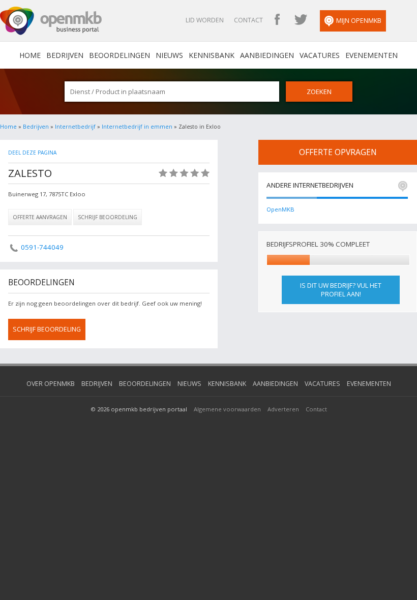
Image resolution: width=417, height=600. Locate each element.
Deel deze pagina (32, 152)
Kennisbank (211, 55)
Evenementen (371, 55)
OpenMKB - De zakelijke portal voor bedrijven (51, 21)
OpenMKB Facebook (277, 20)
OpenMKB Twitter (300, 20)
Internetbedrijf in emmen (137, 126)
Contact (248, 20)
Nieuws (169, 55)
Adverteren (283, 409)
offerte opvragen (338, 152)
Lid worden (205, 20)
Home (8, 126)
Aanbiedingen (267, 55)
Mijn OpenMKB (358, 20)
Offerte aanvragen (40, 217)
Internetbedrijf (75, 126)
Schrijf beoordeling (107, 217)
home (30, 55)
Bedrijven (64, 55)
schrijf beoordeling (47, 329)
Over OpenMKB (50, 383)
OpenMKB (280, 209)
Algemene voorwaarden (227, 409)
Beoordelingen (119, 55)
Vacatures (320, 55)
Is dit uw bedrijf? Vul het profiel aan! (340, 289)
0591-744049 (42, 247)
